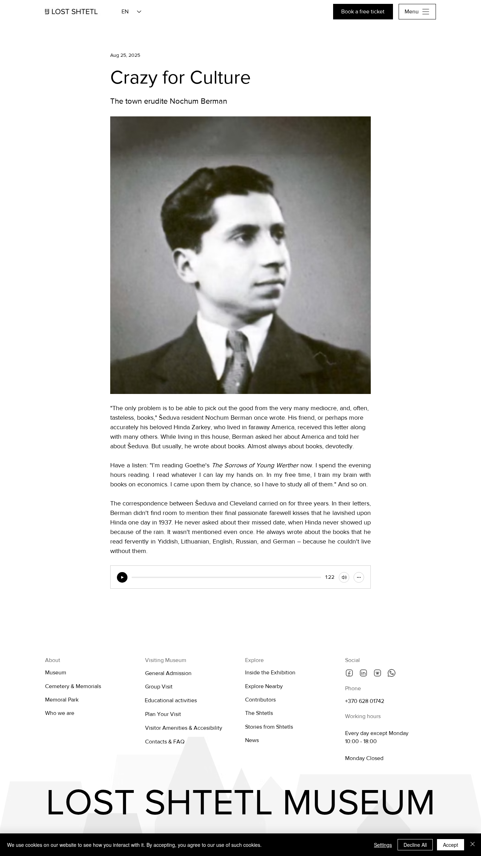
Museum (55, 672)
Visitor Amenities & (169, 728)
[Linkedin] (363, 673)
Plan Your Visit (163, 714)
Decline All (415, 844)
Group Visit (159, 687)
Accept (450, 844)
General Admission (168, 673)
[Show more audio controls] (359, 577)
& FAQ (176, 742)
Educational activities (171, 700)
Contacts (156, 742)
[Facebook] (349, 673)
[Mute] (344, 577)
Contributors (260, 700)
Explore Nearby (264, 686)
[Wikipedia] (377, 673)
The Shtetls (259, 713)
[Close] (472, 844)
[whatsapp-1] (391, 673)
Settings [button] (383, 844)
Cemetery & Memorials (73, 686)
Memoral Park (62, 700)
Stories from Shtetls (269, 727)
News (252, 740)
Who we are (59, 713)
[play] (122, 577)
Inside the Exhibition (270, 672)
